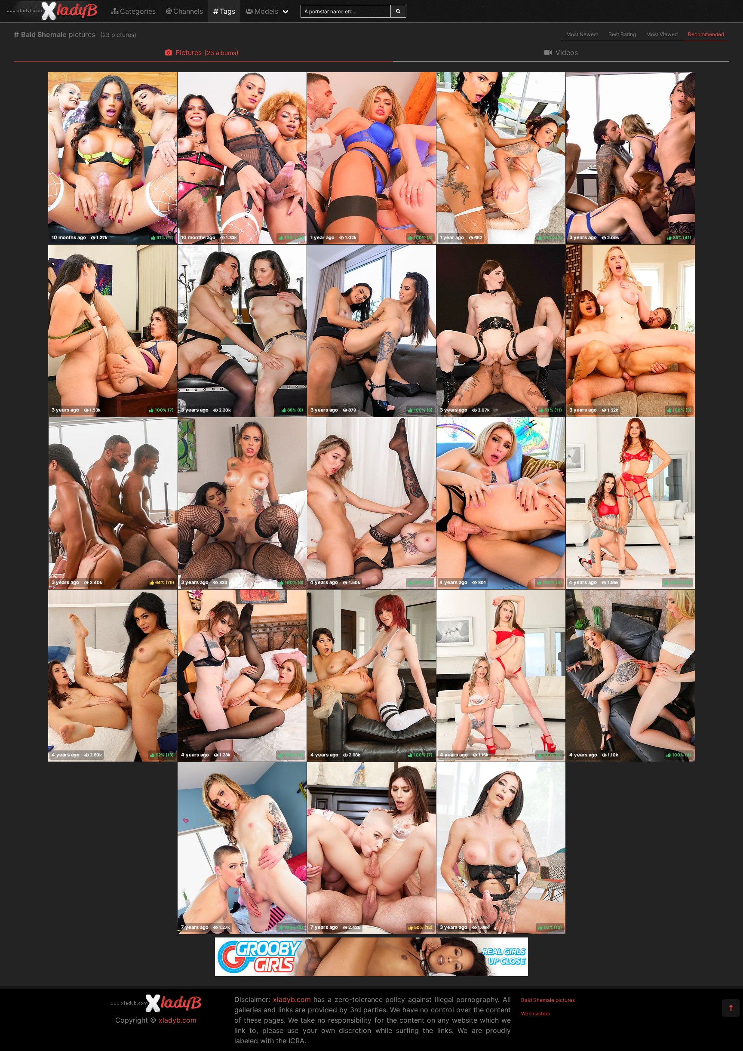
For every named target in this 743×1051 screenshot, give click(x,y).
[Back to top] (731, 1008)
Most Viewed (662, 34)
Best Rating (622, 34)
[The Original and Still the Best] (371, 973)
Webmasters (535, 1014)
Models (266, 11)
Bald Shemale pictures (548, 1000)
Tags (227, 11)
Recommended (706, 34)
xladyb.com (177, 1020)
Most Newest (582, 34)
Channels (188, 11)
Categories (138, 11)
